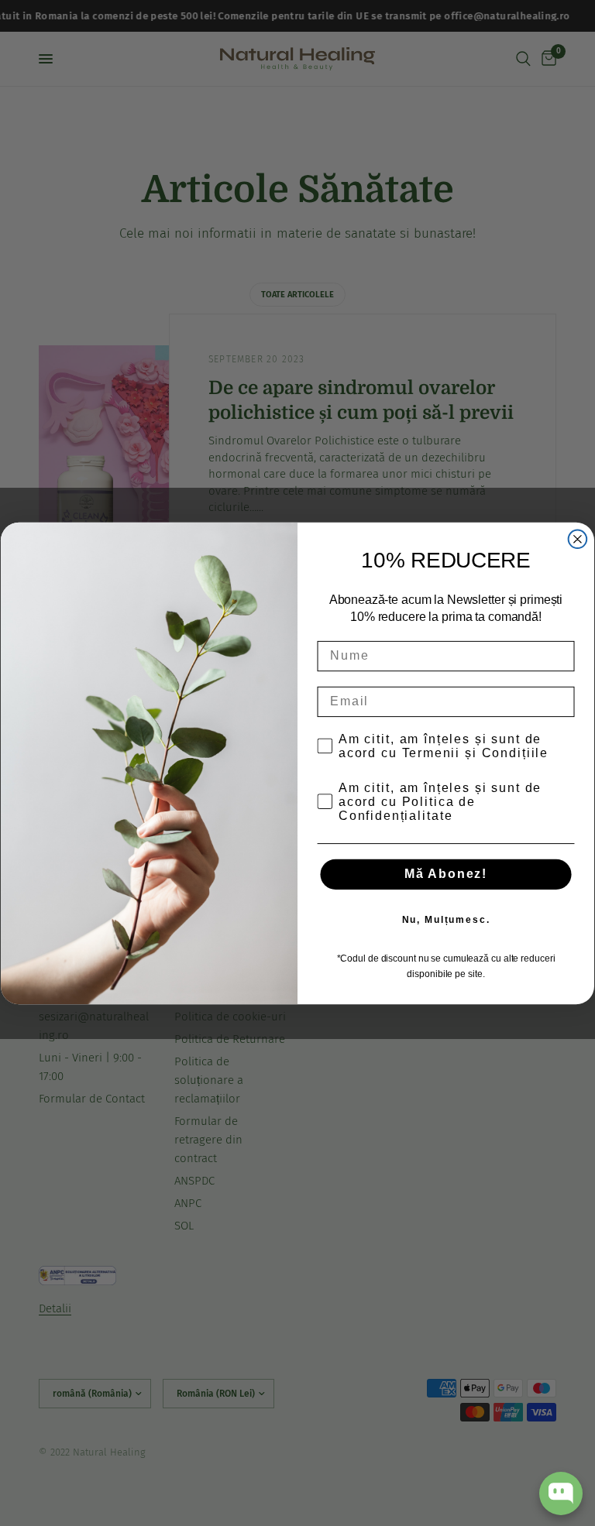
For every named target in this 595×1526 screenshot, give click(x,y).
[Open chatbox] (561, 1493)
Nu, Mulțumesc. (446, 919)
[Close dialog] (578, 539)
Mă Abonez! (445, 873)
